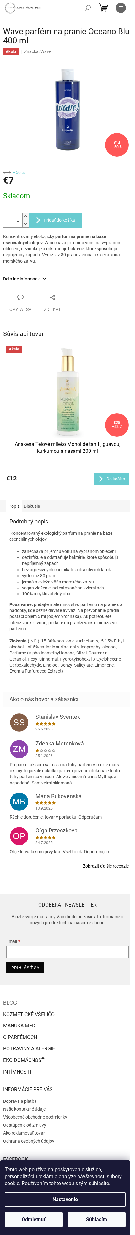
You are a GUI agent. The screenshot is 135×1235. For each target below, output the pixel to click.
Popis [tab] (13, 506)
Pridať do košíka (59, 220)
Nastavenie (65, 1199)
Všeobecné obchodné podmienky (35, 1116)
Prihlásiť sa (25, 967)
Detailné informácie (21, 278)
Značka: (37, 51)
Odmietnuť (34, 1219)
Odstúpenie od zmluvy (24, 1125)
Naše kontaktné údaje (24, 1109)
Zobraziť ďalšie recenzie (106, 866)
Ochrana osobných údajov (28, 1141)
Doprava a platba (20, 1101)
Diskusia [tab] (32, 506)
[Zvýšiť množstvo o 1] (25, 216)
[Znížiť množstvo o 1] (25, 223)
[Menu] (121, 8)
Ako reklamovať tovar (24, 1132)
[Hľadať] (88, 8)
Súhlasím (96, 1219)
